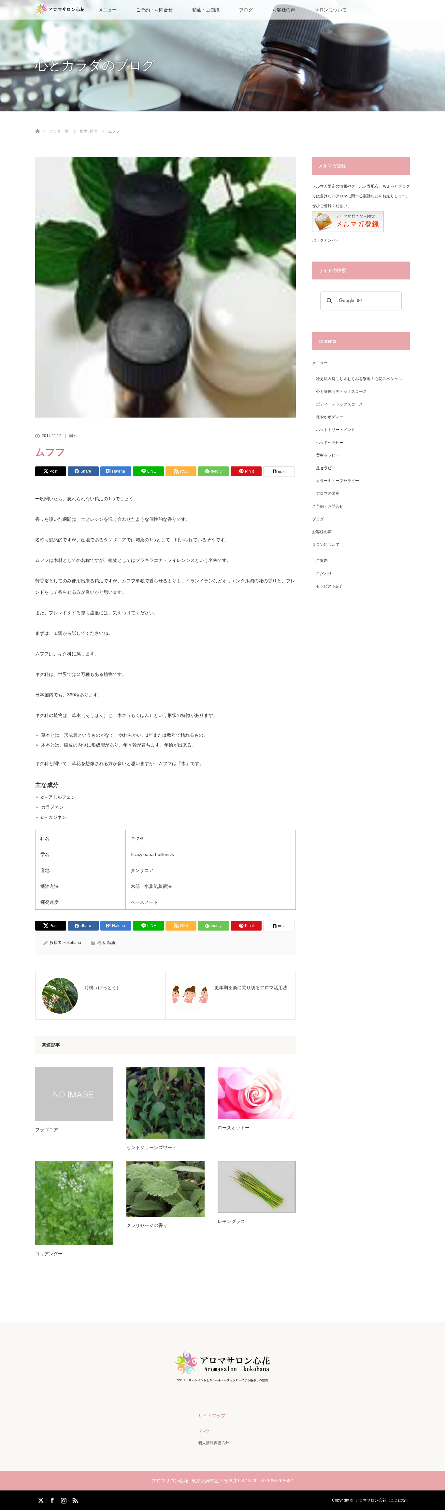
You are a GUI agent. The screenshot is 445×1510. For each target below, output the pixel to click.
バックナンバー (325, 240)
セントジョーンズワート (151, 1147)
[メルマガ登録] (348, 230)
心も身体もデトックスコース (341, 391)
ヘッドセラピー (329, 442)
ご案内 (322, 560)
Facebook (51, 1499)
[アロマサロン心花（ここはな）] (222, 1382)
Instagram (63, 1499)
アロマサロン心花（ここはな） (382, 1500)
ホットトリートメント (335, 429)
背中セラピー (327, 455)
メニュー (320, 363)
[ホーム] (37, 123)
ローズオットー (234, 1127)
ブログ (246, 9)
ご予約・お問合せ (154, 9)
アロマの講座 (327, 493)
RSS (74, 1499)
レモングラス (231, 1221)
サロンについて (331, 9)
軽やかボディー (329, 417)
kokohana (72, 942)
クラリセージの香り (146, 1225)
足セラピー (326, 468)
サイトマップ (211, 1415)
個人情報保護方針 (213, 1443)
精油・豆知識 (206, 9)
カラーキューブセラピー (337, 480)
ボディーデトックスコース (339, 404)
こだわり (324, 573)
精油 (111, 942)
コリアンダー (49, 1253)
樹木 (73, 436)
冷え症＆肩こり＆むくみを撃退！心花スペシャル (359, 379)
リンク (204, 1431)
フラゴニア (46, 1129)
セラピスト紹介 (329, 586)
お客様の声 (283, 9)
